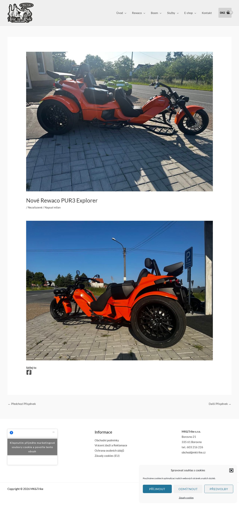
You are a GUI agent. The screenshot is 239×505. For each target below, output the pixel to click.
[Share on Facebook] (29, 372)
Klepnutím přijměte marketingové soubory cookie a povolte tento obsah (32, 447)
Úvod (119, 13)
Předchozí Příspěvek (22, 403)
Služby (171, 13)
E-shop (188, 13)
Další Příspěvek (220, 403)
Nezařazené (35, 207)
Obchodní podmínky (107, 440)
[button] (231, 470)
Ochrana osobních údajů (109, 450)
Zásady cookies (186, 497)
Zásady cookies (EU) (107, 455)
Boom (154, 13)
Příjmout (157, 489)
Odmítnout (188, 489)
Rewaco (137, 13)
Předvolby (219, 489)
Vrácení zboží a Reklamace (111, 445)
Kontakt (207, 13)
